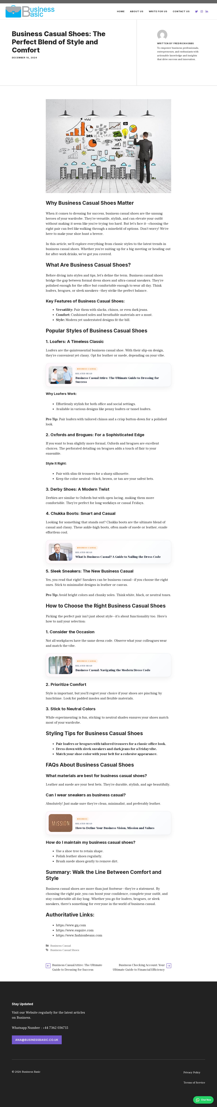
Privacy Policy (191, 1072)
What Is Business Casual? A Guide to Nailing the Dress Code (118, 557)
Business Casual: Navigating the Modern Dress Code (112, 670)
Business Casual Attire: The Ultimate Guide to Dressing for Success (117, 380)
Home (121, 11)
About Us (136, 11)
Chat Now (206, 1100)
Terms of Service (194, 1082)
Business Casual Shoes (64, 950)
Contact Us (181, 11)
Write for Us (158, 11)
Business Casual (60, 946)
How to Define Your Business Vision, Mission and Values (114, 828)
